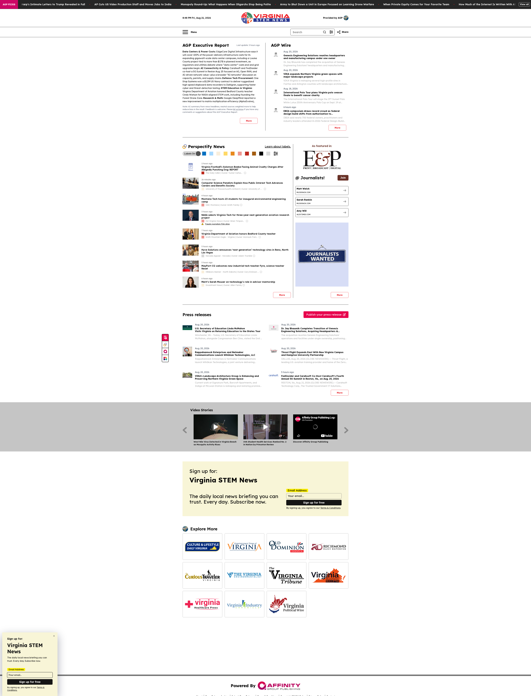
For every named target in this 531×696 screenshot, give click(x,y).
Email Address (297, 490)
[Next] (346, 430)
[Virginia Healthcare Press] (202, 604)
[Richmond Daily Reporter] (328, 546)
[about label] (202, 173)
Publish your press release (324, 314)
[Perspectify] (165, 344)
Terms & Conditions (330, 507)
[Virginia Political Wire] (286, 604)
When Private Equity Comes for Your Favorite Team (416, 4)
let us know (238, 109)
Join (343, 177)
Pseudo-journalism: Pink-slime (217, 224)
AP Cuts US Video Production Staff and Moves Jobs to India (132, 4)
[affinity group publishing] (165, 351)
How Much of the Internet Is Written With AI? (488, 4)
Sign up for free (314, 502)
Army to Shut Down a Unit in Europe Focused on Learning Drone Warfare (327, 4)
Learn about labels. (278, 146)
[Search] (324, 32)
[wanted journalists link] (322, 160)
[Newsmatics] (165, 358)
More (249, 120)
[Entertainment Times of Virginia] (244, 546)
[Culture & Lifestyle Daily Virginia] (202, 546)
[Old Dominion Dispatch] (286, 546)
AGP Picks (9, 4)
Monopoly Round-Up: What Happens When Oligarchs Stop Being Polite (226, 4)
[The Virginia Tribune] (286, 575)
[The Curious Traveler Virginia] (202, 575)
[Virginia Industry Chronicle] (244, 604)
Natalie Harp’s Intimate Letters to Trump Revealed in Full (48, 4)
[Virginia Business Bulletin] (328, 575)
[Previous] (185, 430)
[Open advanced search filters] (331, 32)
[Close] (54, 636)
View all (524, 4)
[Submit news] (165, 337)
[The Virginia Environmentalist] (244, 575)
